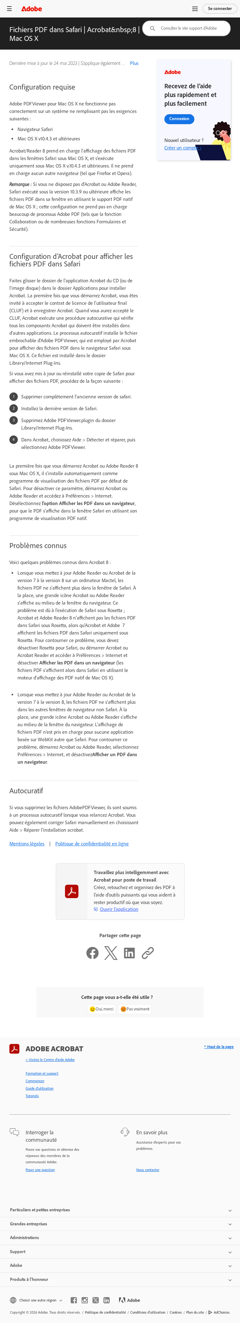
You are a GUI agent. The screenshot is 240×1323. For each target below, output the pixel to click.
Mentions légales (26, 844)
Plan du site (195, 1312)
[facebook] (74, 1300)
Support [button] (17, 1251)
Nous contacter (147, 1170)
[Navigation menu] (9, 8)
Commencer (35, 1081)
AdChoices (222, 1312)
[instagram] (85, 1300)
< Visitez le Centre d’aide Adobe (50, 1060)
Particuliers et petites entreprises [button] (40, 1210)
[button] (195, 9)
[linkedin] (106, 1300)
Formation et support (42, 1073)
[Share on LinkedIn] (129, 958)
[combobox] (186, 28)
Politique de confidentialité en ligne (92, 844)
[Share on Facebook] (92, 958)
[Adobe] (31, 8)
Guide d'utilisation (39, 1088)
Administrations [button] (24, 1237)
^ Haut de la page (219, 1046)
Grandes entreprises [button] (28, 1224)
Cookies (176, 1312)
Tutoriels (32, 1096)
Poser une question (40, 1170)
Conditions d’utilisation (147, 1312)
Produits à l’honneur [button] (29, 1279)
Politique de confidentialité (105, 1312)
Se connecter (220, 8)
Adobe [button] (16, 1265)
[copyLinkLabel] (148, 958)
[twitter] (95, 1300)
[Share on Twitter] (111, 958)
